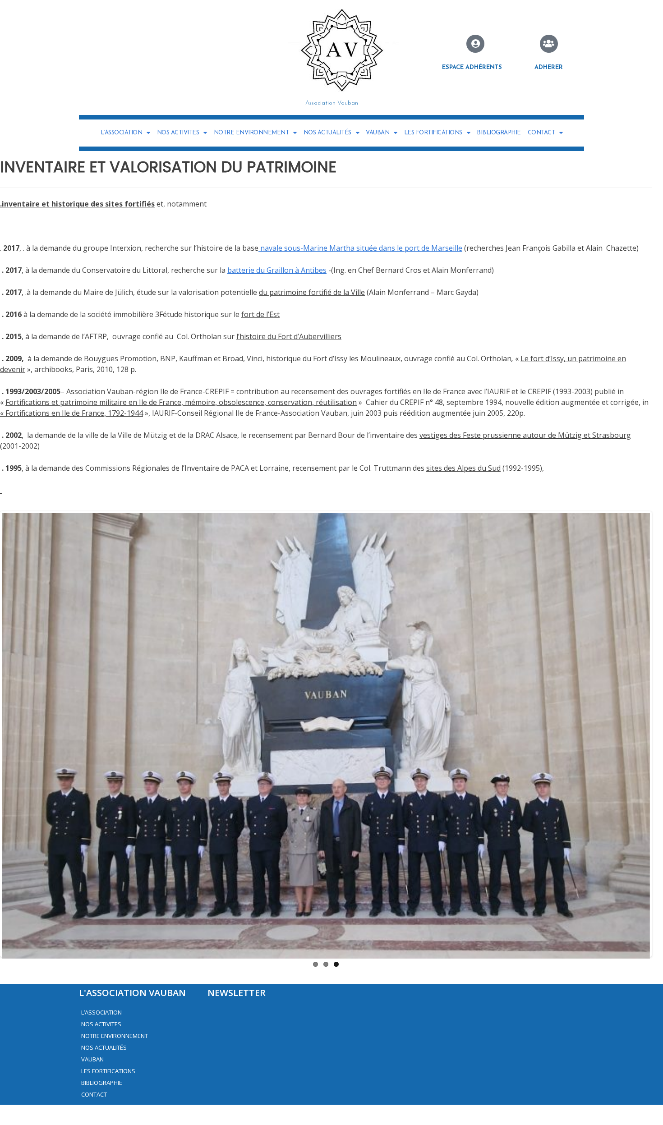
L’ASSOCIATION (122, 133)
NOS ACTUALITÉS (327, 133)
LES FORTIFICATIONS (433, 133)
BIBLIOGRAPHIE (499, 133)
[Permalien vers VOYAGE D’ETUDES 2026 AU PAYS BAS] (326, 746)
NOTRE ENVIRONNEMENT (251, 133)
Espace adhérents (472, 67)
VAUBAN (377, 133)
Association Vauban (331, 103)
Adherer (548, 67)
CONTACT (541, 133)
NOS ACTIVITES (178, 133)
